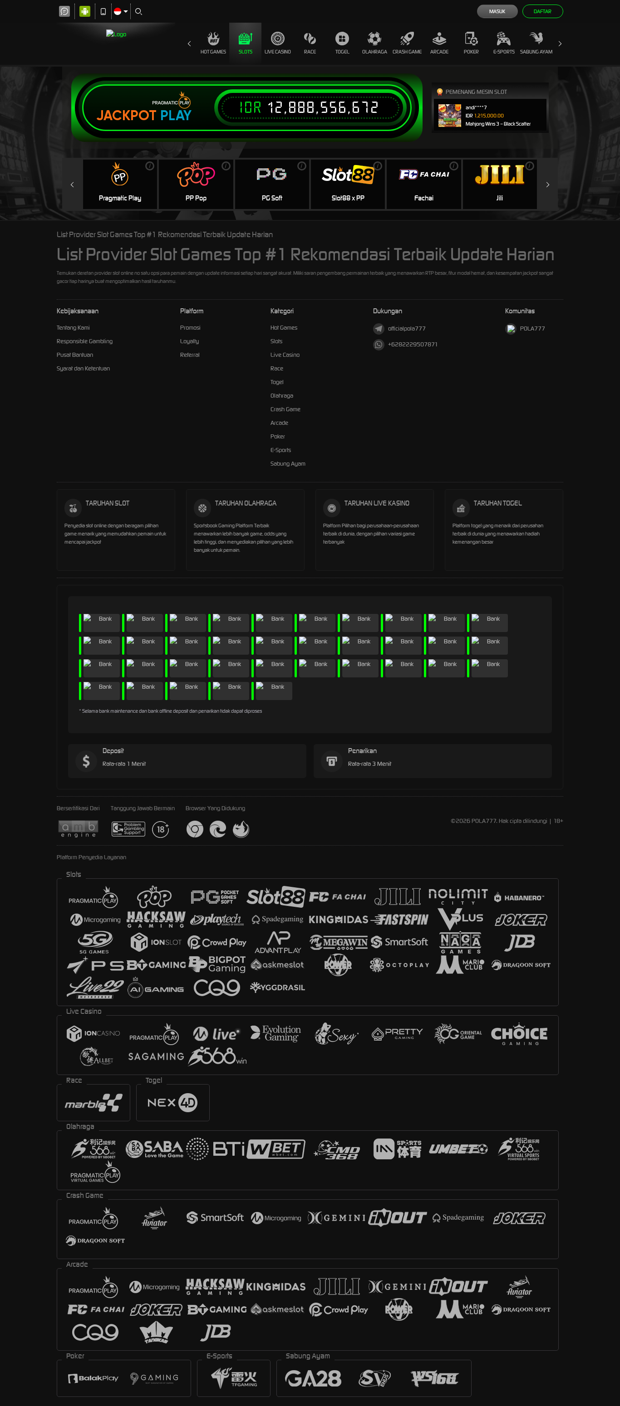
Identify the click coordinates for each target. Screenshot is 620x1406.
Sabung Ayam (536, 52)
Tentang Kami (73, 327)
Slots (245, 52)
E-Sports (504, 52)
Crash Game (407, 52)
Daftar (542, 11)
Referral (190, 355)
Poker (471, 52)
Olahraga (374, 52)
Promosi (190, 327)
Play (176, 115)
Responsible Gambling (85, 341)
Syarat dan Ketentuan (83, 368)
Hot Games (213, 52)
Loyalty (189, 341)
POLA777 (532, 328)
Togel (342, 52)
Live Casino (278, 52)
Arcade (439, 52)
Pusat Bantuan (75, 355)
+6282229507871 (413, 344)
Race (310, 52)
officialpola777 (407, 328)
